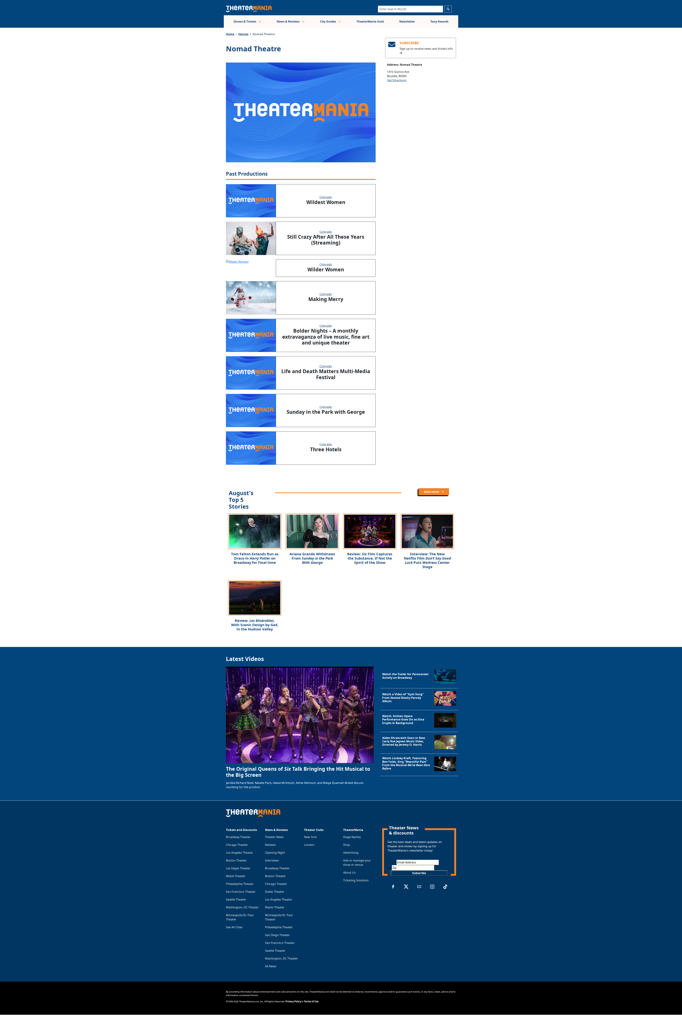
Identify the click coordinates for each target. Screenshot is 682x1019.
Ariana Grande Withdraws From (312, 558)
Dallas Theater (274, 892)
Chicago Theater (237, 845)
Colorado (326, 197)
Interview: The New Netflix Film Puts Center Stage (427, 560)
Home (230, 34)
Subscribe (419, 873)
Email (392, 862)
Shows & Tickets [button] (245, 21)
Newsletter (407, 21)
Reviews (270, 845)
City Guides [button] (328, 21)
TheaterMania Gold (370, 21)
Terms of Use (311, 1001)
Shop (346, 845)
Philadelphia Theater (240, 884)
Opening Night (275, 853)
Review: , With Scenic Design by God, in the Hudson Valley (254, 625)
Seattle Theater (236, 899)
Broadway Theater (238, 837)
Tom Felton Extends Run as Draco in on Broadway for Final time (254, 558)
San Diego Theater (277, 935)
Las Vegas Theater (238, 868)
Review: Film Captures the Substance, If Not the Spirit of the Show (369, 558)
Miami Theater (235, 876)
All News (270, 966)
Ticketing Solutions (356, 880)
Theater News (274, 837)
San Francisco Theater (241, 892)
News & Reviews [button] (288, 21)
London (309, 845)
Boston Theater (236, 860)
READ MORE (432, 492)
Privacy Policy (293, 1001)
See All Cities (234, 927)
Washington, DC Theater (242, 907)
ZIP (390, 868)
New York (310, 837)
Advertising (350, 853)
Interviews (272, 860)
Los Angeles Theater (239, 853)
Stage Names (352, 837)
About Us (349, 872)
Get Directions (396, 80)
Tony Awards (439, 21)
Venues (243, 34)
